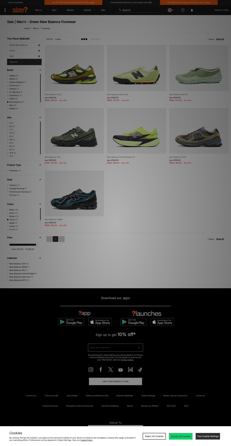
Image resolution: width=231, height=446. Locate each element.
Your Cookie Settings (208, 436)
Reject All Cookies (154, 436)
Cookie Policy (86, 440)
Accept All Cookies (180, 436)
